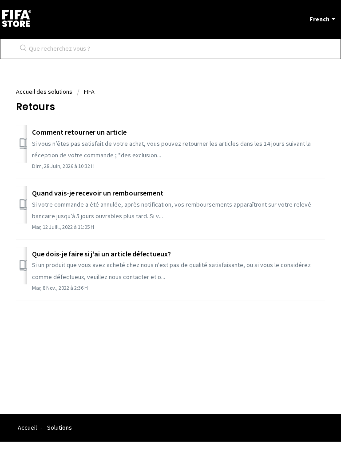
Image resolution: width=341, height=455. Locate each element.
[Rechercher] (21, 49)
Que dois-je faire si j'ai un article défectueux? (101, 253)
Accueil (27, 427)
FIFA (89, 92)
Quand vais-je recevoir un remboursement (97, 192)
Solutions (59, 427)
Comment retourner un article (79, 132)
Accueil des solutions (45, 92)
